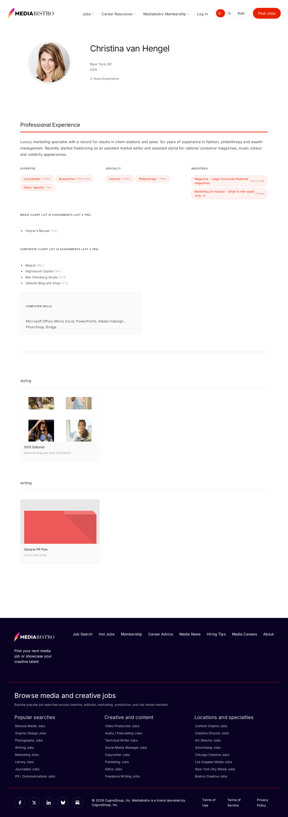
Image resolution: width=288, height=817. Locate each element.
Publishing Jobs (117, 762)
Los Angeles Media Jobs (213, 762)
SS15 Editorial (34, 447)
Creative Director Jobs (212, 733)
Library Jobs (24, 762)
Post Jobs (266, 13)
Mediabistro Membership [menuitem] (164, 14)
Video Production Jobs (122, 726)
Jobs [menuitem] (86, 14)
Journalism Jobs (27, 769)
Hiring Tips (216, 634)
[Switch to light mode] (220, 13)
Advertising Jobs (207, 747)
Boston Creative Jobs (211, 776)
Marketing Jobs (27, 755)
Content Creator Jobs (211, 726)
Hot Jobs (107, 634)
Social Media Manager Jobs (126, 747)
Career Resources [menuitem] (117, 14)
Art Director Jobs (208, 740)
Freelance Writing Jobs (122, 776)
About (268, 634)
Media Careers (244, 634)
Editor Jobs (113, 769)
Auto (241, 13)
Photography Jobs (29, 740)
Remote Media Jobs (30, 726)
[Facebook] (19, 802)
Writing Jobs (24, 747)
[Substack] (77, 802)
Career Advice (160, 634)
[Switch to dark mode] (230, 13)
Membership (131, 634)
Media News (189, 634)
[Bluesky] (63, 802)
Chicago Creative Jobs (212, 755)
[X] (34, 802)
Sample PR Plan (36, 549)
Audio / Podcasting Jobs (123, 733)
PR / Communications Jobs (35, 776)
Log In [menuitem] (202, 14)
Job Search (82, 634)
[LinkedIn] (48, 802)
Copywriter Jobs (117, 755)
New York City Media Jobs (215, 769)
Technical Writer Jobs (121, 740)
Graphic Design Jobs (30, 733)
